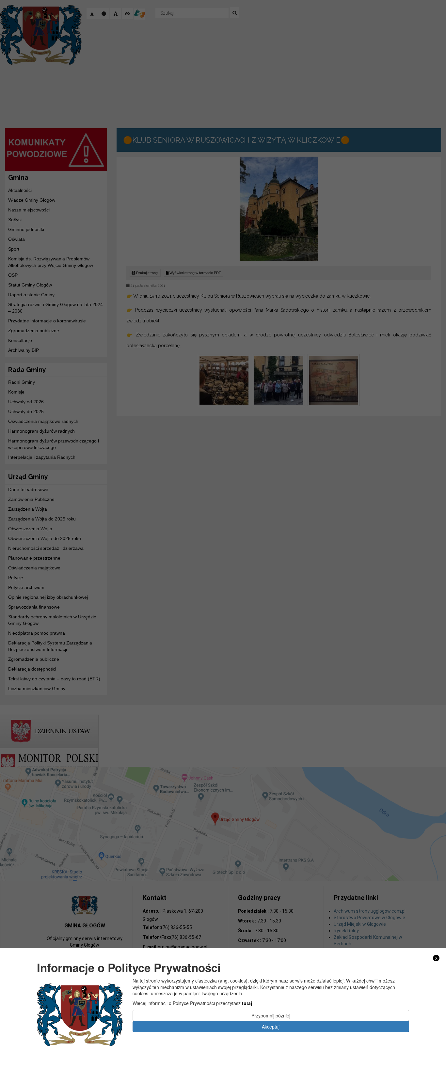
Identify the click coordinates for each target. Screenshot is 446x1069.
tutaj (247, 1003)
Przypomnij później (270, 1015)
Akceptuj (270, 1026)
